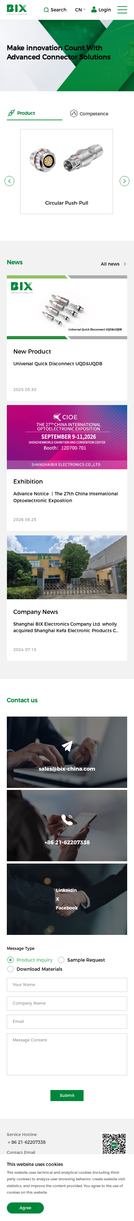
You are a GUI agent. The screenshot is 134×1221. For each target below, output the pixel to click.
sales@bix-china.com (67, 769)
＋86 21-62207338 (26, 1142)
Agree (25, 1207)
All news (111, 264)
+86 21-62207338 (67, 842)
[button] (10, 181)
